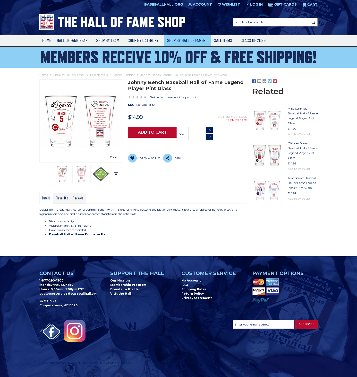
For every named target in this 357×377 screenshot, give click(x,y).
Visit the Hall (120, 293)
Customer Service (208, 273)
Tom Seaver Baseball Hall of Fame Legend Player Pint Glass (302, 182)
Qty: (182, 133)
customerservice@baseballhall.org (68, 293)
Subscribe (306, 324)
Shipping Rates (193, 289)
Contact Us (56, 273)
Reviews (78, 198)
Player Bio (62, 198)
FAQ (184, 285)
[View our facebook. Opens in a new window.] (51, 332)
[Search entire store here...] (313, 22)
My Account (191, 280)
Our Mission (120, 280)
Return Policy (192, 293)
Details (46, 198)
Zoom (114, 157)
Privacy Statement (196, 298)
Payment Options (278, 273)
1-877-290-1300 (51, 280)
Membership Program (128, 285)
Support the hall (137, 273)
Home (46, 40)
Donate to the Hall (125, 289)
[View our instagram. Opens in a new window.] (74, 331)
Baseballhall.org (163, 4)
